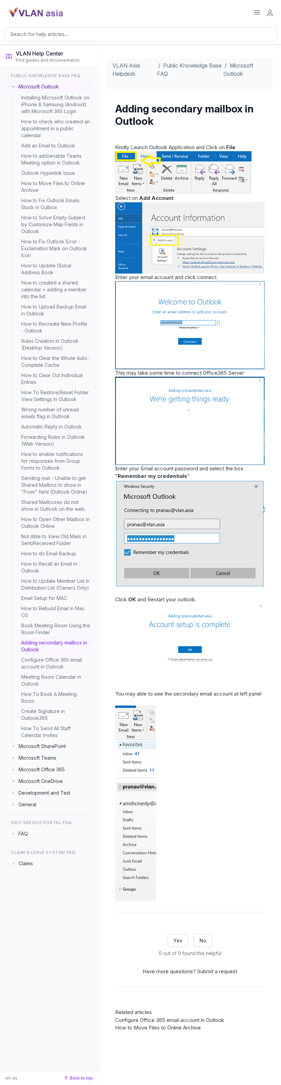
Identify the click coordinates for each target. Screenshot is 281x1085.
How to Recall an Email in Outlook (49, 567)
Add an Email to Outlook (48, 145)
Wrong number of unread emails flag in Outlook (50, 413)
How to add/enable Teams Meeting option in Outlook (51, 159)
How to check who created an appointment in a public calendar (55, 128)
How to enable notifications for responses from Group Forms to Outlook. (52, 461)
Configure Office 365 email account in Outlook (51, 663)
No (202, 940)
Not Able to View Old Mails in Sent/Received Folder (53, 539)
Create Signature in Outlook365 (43, 714)
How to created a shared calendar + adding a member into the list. (54, 289)
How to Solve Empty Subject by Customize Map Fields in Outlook (53, 224)
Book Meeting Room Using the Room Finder (55, 629)
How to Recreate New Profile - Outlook (54, 327)
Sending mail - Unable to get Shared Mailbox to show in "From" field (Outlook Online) (54, 485)
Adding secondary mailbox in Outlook (54, 646)
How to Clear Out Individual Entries (52, 378)
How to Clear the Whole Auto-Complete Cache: (55, 361)
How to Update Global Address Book (46, 269)
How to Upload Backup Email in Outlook (53, 310)
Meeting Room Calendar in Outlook (51, 680)
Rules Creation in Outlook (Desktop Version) (49, 344)
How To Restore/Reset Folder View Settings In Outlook (55, 395)
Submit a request (217, 971)
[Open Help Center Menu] (257, 12)
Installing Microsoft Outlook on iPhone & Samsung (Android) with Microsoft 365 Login (55, 104)
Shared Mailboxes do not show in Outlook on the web (53, 505)
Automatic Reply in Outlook (51, 427)
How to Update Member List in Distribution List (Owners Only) (55, 584)
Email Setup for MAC (44, 598)
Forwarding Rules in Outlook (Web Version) (53, 440)
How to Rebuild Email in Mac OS (53, 611)
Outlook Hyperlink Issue (48, 173)
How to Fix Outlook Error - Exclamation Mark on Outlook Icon (54, 248)
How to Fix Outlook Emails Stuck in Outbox (50, 203)
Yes (177, 940)
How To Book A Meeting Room (49, 697)
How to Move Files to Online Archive (53, 186)
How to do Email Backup (48, 553)
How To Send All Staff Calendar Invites (46, 731)
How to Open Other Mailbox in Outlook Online (55, 522)
